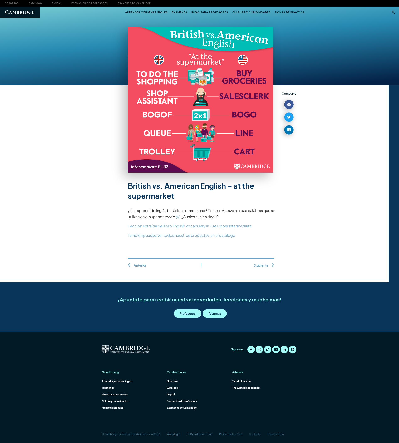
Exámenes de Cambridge (134, 3)
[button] (393, 12)
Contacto (255, 434)
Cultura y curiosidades (251, 12)
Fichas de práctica (290, 12)
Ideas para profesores (209, 12)
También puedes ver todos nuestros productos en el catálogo (181, 235)
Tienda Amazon (241, 381)
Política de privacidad (199, 434)
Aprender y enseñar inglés (146, 12)
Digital (57, 3)
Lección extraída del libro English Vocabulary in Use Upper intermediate (190, 225)
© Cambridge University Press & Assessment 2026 (131, 434)
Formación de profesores (89, 3)
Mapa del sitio (275, 434)
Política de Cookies (230, 434)
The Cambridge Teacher (246, 387)
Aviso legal (173, 434)
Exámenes (179, 12)
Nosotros (12, 3)
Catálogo (35, 3)
